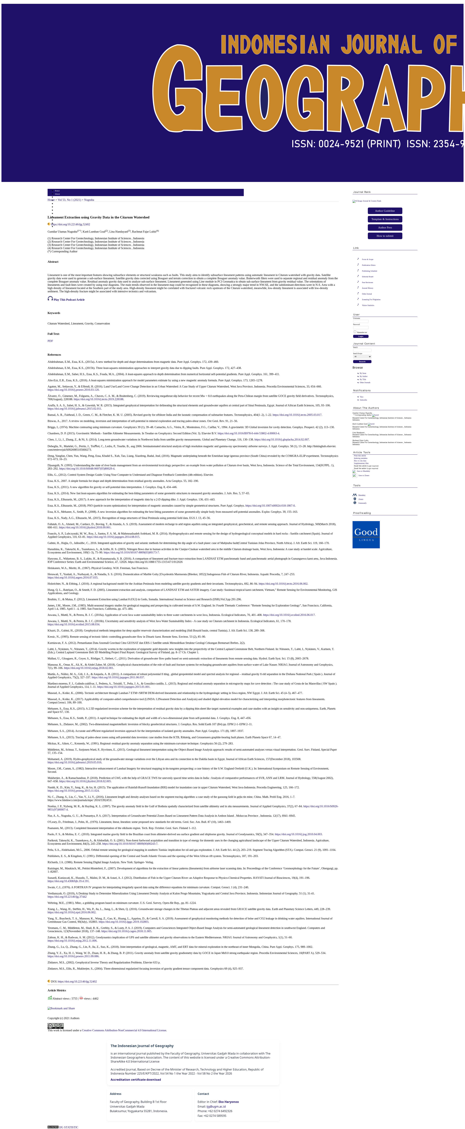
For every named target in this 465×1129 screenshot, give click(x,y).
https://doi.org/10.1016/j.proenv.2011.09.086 (73, 956)
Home (57, 191)
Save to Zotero (363, 475)
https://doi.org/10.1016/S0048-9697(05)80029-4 (86, 468)
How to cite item (360, 461)
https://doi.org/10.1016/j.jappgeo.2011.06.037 (118, 677)
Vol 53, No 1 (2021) (69, 199)
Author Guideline (385, 210)
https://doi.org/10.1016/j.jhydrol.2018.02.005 (85, 781)
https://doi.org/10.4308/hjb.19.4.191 (68, 881)
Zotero (361, 499)
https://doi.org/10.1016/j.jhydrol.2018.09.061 (85, 527)
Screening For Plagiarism (371, 299)
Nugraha (89, 199)
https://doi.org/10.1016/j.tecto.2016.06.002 (283, 583)
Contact (58, 227)
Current (58, 207)
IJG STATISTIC (68, 1127)
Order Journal (367, 294)
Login (57, 197)
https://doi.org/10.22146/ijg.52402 (70, 224)
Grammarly (362, 503)
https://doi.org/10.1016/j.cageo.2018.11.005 (126, 931)
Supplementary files (361, 463)
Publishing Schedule (369, 271)
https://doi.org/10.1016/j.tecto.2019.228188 (98, 399)
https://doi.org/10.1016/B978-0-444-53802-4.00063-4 (248, 433)
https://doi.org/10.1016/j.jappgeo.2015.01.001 (123, 686)
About (57, 194)
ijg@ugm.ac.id (216, 1106)
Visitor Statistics (368, 305)
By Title (363, 379)
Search (57, 204)
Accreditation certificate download (136, 1080)
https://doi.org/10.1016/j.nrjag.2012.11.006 (72, 940)
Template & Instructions (385, 219)
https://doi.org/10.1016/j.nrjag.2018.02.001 (88, 667)
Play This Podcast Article (69, 299)
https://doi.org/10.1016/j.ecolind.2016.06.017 (289, 614)
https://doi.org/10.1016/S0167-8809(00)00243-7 (129, 843)
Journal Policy (61, 220)
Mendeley (361, 495)
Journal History (367, 288)
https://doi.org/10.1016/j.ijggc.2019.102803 (123, 921)
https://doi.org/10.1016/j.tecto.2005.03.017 (297, 414)
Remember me (362, 332)
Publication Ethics (368, 265)
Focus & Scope (367, 259)
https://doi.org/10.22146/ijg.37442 (67, 896)
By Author (363, 376)
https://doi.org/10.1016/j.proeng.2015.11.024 (73, 790)
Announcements (61, 214)
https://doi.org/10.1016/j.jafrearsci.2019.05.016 (74, 762)
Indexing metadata (360, 458)
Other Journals (365, 382)
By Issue (363, 373)
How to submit (385, 235)
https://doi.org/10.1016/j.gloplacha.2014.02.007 (281, 439)
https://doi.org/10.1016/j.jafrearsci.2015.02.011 (74, 408)
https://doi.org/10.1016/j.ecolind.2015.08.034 (73, 624)
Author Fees (385, 227)
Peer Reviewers (367, 282)
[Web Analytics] (53, 1127)
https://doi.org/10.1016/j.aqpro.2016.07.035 (73, 577)
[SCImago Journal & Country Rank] (367, 201)
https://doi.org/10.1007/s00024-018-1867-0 (270, 505)
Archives (58, 210)
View (361, 397)
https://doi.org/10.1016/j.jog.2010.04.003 (298, 834)
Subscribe (363, 400)
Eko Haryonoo (229, 1102)
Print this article (360, 456)
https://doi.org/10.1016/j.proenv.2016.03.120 (73, 389)
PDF (50, 340)
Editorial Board (367, 277)
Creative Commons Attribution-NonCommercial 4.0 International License (124, 1030)
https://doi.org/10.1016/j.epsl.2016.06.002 (72, 912)
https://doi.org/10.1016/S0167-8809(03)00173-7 (131, 552)
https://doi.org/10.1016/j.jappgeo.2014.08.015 (113, 536)
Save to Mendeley (363, 471)
